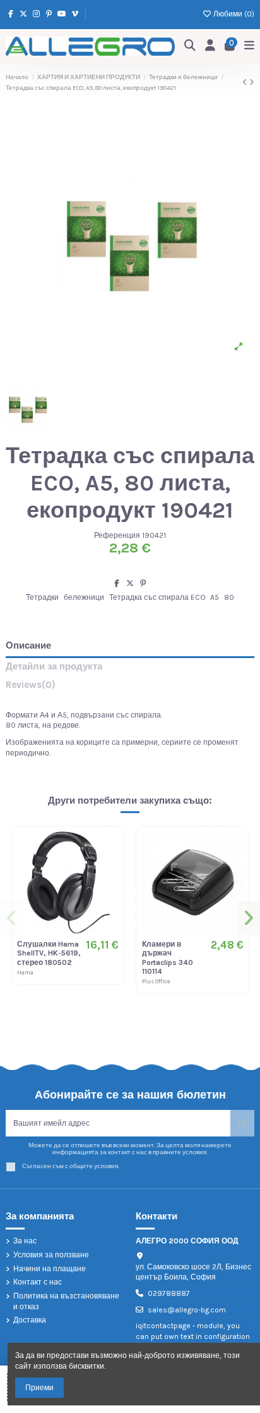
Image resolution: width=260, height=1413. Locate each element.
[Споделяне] (116, 583)
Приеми (39, 1387)
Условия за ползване (51, 1254)
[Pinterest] (143, 583)
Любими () (232, 13)
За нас (25, 1240)
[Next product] (251, 82)
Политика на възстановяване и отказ (66, 1301)
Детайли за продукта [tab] (54, 666)
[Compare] (109, 870)
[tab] (130, 687)
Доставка (29, 1320)
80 (229, 597)
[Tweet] (130, 583)
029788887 (169, 1293)
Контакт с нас (37, 1282)
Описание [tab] (28, 645)
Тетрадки (42, 597)
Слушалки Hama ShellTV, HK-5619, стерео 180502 (49, 953)
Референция (117, 535)
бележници (84, 597)
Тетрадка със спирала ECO (157, 597)
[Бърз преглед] (109, 891)
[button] (11, 918)
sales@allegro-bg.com (187, 1309)
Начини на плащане (49, 1268)
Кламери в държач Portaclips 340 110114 (167, 958)
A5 (214, 597)
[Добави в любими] (109, 849)
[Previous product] (245, 82)
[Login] (210, 46)
